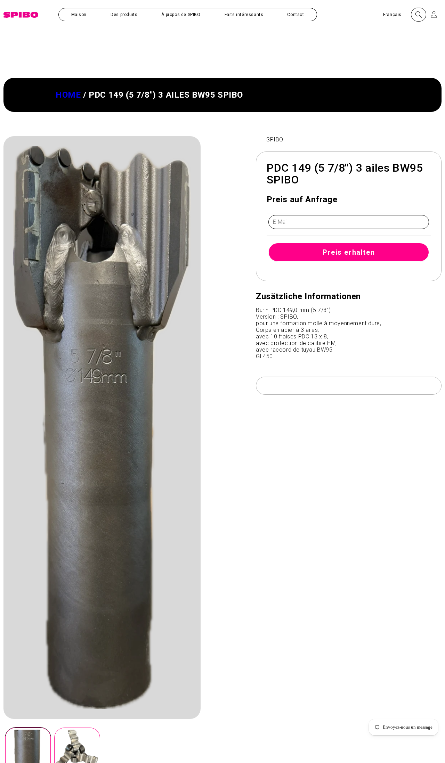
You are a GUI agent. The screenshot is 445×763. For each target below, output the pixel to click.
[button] (124, 14)
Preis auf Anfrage (302, 199)
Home (68, 95)
